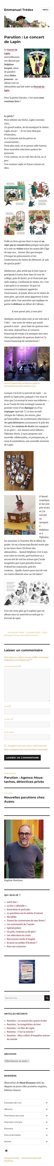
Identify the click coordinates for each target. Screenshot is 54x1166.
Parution (34, 635)
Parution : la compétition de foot (24, 1024)
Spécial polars (14, 928)
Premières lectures (14, 1115)
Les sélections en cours (19, 935)
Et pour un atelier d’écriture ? (22, 942)
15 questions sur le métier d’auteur (25, 913)
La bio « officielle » (17, 905)
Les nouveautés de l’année (20, 924)
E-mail (8, 719)
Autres (7, 1141)
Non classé (25, 635)
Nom (7, 706)
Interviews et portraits (18, 909)
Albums (8, 1109)
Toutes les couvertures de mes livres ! (26, 920)
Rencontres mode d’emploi (21, 939)
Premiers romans (13, 1122)
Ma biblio (12, 917)
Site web (9, 732)
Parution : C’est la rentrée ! (21, 1031)
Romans (8, 1128)
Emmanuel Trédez (18, 10)
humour (16, 635)
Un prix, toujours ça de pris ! (21, 931)
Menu (45, 10)
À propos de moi (12, 1102)
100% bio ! (12, 902)
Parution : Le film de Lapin (20, 1028)
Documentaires (12, 1135)
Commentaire (12, 666)
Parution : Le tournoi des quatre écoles (27, 1020)
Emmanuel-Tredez (16, 632)
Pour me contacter (16, 946)
